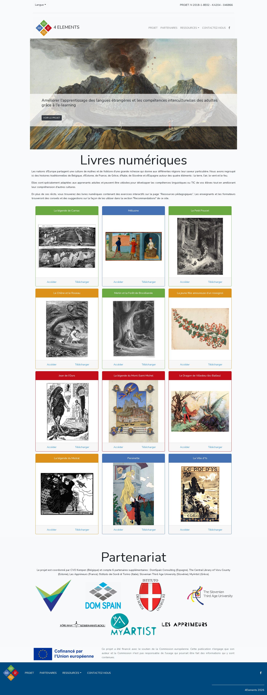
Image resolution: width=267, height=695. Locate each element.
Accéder (51, 282)
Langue (39, 5)
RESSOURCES (188, 28)
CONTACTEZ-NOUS (214, 28)
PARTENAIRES (169, 28)
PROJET (153, 28)
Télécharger (82, 282)
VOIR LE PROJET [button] (51, 117)
